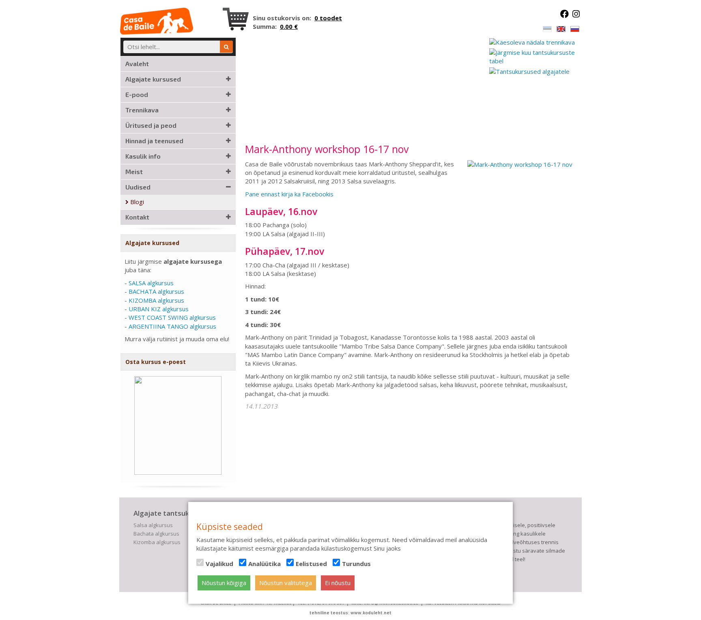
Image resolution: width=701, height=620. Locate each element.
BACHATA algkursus (156, 291)
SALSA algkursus (151, 283)
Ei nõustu (337, 583)
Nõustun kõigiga (224, 583)
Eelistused (311, 564)
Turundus (356, 564)
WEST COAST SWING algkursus (172, 317)
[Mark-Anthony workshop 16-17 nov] (519, 164)
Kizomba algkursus (157, 542)
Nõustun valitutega (285, 583)
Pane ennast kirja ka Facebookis (289, 194)
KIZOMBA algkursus (156, 300)
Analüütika (264, 564)
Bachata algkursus (156, 533)
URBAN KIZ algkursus (159, 309)
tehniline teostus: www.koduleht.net (350, 613)
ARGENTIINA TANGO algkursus (172, 326)
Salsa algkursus (153, 525)
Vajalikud (219, 564)
